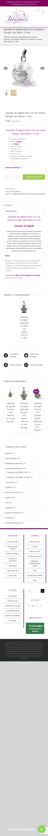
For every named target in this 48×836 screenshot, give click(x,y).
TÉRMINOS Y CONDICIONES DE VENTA (35, 563)
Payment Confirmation (12, 615)
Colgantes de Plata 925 (20, 194)
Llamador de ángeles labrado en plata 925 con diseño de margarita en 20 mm (28, 161)
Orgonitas (8, 497)
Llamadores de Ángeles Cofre (17, 472)
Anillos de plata (10, 458)
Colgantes (9, 508)
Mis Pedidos (13, 596)
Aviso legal (13, 575)
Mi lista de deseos (13, 554)
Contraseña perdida (12, 611)
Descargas (12, 620)
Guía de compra (12, 542)
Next (42, 68)
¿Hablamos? (13, 566)
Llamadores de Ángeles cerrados (18, 477)
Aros (7, 503)
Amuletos (8, 487)
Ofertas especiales (35, 556)
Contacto (35, 546)
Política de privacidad (35, 575)
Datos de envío (35, 551)
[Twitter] (33, 606)
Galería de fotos (12, 570)
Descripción (8, 205)
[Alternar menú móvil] (43, 10)
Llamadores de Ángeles (18, 37)
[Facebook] (30, 606)
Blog (35, 570)
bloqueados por (36, 629)
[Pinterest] (40, 606)
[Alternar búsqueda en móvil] (38, 10)
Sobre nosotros (35, 542)
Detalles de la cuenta (13, 606)
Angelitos (8, 453)
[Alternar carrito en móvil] (43, 13)
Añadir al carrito (33, 177)
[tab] (24, 205)
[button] (42, 829)
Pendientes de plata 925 (13, 463)
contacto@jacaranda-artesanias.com (24, 4)
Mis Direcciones (13, 601)
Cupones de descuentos (13, 560)
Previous (5, 68)
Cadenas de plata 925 (12, 513)
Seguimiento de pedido (13, 548)
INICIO (6, 37)
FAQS (35, 580)
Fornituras (8, 518)
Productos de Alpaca (12, 523)
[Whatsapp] (37, 606)
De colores (32, 37)
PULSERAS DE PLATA (12, 492)
